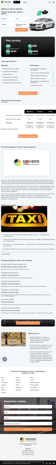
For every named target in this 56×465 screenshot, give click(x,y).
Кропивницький (34, 390)
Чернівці (3, 385)
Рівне (2, 387)
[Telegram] (53, 463)
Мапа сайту (41, 461)
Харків (32, 380)
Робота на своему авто (28, 323)
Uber (15, 2)
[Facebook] (43, 463)
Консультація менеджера (28, 93)
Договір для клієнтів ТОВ (32, 461)
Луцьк (17, 385)
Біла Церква (33, 387)
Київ (2, 377)
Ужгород (3, 392)
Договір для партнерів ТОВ (20, 461)
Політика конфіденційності (8, 461)
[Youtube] (50, 463)
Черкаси (3, 390)
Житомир (18, 390)
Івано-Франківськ (35, 382)
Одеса (32, 377)
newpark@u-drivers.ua (28, 450)
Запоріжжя (4, 382)
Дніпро (17, 377)
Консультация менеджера (28, 136)
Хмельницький (34, 385)
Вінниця (18, 380)
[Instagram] (47, 463)
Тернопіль (18, 382)
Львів (2, 380)
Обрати (30, 126)
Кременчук (19, 387)
